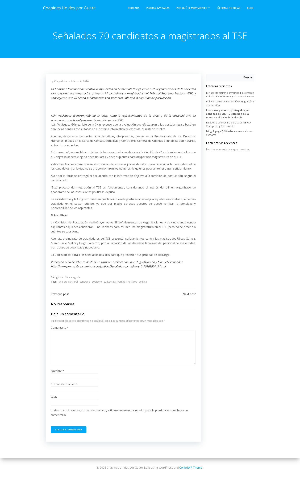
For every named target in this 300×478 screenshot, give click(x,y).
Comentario (60, 328)
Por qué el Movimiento (191, 8)
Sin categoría (72, 277)
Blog (250, 8)
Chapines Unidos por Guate (69, 8)
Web (54, 397)
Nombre (57, 371)
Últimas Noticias (228, 8)
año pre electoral (68, 281)
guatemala (110, 281)
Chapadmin (60, 81)
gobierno (97, 281)
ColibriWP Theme (190, 467)
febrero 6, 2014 (80, 81)
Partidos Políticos (127, 281)
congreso (85, 281)
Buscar (247, 77)
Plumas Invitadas (157, 8)
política (143, 281)
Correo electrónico (64, 384)
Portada (133, 8)
